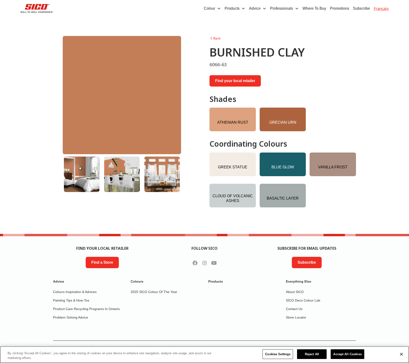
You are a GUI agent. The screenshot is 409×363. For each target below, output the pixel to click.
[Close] (401, 354)
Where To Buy (314, 8)
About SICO (295, 292)
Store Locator (296, 317)
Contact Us (294, 309)
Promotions (339, 8)
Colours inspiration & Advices (75, 292)
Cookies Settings (277, 354)
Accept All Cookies (347, 354)
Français (381, 8)
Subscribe (361, 8)
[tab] (82, 174)
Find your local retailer (235, 81)
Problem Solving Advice (70, 317)
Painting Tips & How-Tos (71, 300)
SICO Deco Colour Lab (303, 300)
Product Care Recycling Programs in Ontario (86, 309)
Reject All (312, 354)
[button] (212, 8)
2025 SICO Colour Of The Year (154, 292)
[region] (204, 354)
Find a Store (102, 262)
